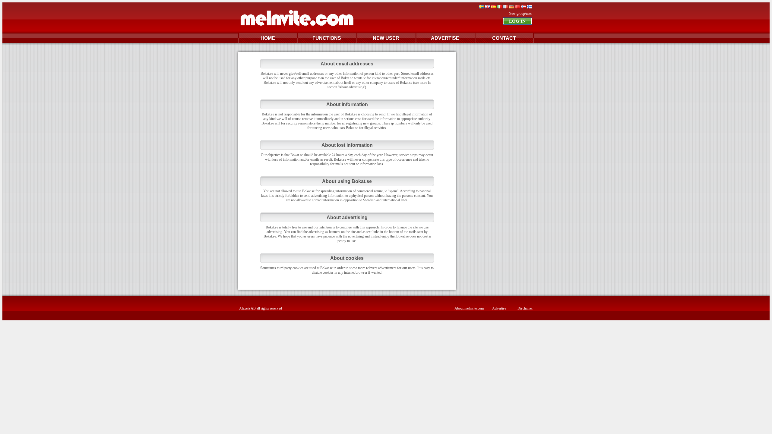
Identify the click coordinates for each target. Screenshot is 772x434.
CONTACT (504, 38)
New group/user (520, 13)
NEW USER (386, 38)
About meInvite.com (469, 308)
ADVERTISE (445, 38)
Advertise (499, 308)
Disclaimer (525, 308)
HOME (268, 38)
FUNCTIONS (326, 38)
